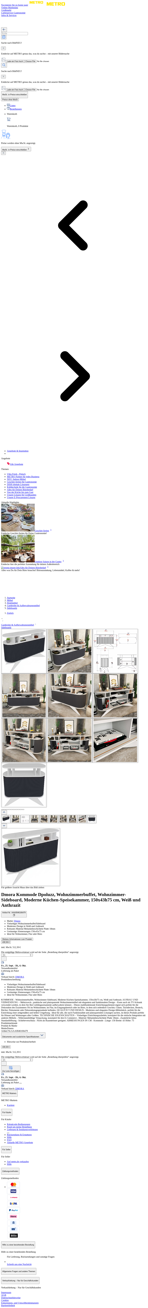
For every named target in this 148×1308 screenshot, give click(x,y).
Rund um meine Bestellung (19, 1127)
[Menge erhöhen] (31, 955)
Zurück (10, 613)
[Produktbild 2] (15, 819)
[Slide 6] (14, 809)
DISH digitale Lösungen (18, 484)
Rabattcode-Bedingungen (18, 1124)
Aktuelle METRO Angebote (20, 1142)
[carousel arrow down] (4, 825)
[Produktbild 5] (44, 819)
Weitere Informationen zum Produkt (17, 939)
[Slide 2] (4, 809)
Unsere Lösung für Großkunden (21, 495)
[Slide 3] (7, 809)
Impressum (6, 1292)
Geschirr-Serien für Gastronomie (22, 482)
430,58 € (6, 942)
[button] (74, 620)
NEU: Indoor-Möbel (16, 479)
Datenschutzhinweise (11, 1297)
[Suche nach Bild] (3, 37)
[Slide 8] (18, 809)
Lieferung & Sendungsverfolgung (22, 1129)
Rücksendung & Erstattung (19, 1134)
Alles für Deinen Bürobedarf (20, 489)
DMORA (19, 977)
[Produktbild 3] (25, 819)
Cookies (5, 1300)
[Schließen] (3, 153)
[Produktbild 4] (34, 819)
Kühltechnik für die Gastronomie (22, 487)
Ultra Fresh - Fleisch (16, 474)
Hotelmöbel (12, 603)
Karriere (10, 1105)
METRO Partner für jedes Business (23, 476)
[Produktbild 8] (72, 819)
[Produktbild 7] (63, 819)
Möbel (10, 600)
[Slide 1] (2, 809)
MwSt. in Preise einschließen (14, 150)
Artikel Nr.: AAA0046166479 (14, 912)
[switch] (10, 99)
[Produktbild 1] (6, 819)
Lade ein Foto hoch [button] (15, 61)
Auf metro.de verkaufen (18, 1161)
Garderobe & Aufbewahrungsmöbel (23, 605)
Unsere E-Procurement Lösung (21, 497)
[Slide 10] (23, 809)
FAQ (9, 1140)
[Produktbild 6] (53, 819)
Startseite (11, 597)
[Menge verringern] (2, 955)
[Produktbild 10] (92, 819)
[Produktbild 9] (82, 819)
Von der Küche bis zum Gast (20, 492)
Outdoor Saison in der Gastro (48, 561)
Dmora (17, 921)
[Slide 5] (11, 809)
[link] (77, 120)
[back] (4, 29)
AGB (3, 1295)
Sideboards (12, 608)
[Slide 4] (9, 809)
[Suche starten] (4, 65)
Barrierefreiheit (8, 1305)
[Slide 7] (16, 809)
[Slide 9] (21, 809)
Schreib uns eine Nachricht (19, 1264)
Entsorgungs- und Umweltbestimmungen (20, 1303)
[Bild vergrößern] (30, 857)
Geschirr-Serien (42, 530)
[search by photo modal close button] (3, 48)
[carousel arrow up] (4, 812)
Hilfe (9, 1137)
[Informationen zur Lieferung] (20, 1083)
